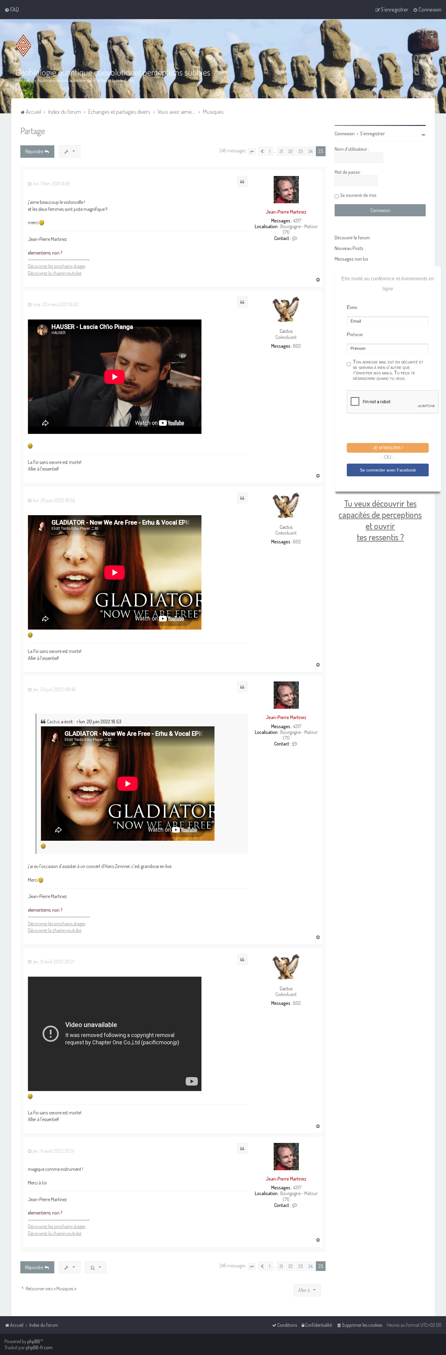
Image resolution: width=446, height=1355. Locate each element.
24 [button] (311, 151)
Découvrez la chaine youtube (54, 273)
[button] (252, 151)
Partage (32, 130)
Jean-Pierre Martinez (286, 212)
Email (352, 307)
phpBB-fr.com (39, 1347)
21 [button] (281, 151)
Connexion (345, 133)
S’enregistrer (372, 133)
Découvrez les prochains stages (56, 266)
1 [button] (269, 151)
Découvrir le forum (352, 238)
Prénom (355, 334)
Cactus (286, 331)
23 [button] (301, 151)
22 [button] (291, 151)
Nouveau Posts (349, 248)
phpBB (33, 1341)
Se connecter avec (388, 470)
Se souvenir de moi (358, 195)
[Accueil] (23, 45)
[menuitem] (12, 9)
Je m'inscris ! (388, 447)
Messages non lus (351, 259)
